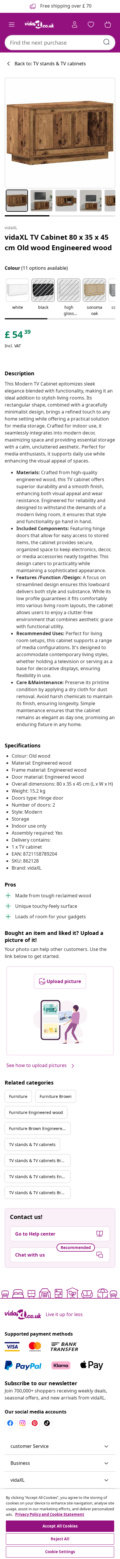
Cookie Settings (60, 1551)
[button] (17, 297)
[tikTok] (47, 1423)
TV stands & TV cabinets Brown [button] (39, 1160)
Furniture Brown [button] (56, 1096)
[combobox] (60, 42)
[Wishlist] (90, 24)
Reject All (60, 1539)
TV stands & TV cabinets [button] (32, 1144)
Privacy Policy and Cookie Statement (49, 1514)
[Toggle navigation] (12, 24)
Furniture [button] (18, 1096)
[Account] (74, 24)
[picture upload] (60, 1022)
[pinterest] (35, 1423)
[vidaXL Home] (39, 24)
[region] (60, 1524)
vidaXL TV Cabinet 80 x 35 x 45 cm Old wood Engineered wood (58, 242)
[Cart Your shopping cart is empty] (108, 24)
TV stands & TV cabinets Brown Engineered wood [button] (39, 1192)
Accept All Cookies (60, 1526)
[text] (18, 335)
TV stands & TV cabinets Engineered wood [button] (39, 1176)
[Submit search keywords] (106, 42)
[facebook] (10, 1423)
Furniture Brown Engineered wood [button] (39, 1128)
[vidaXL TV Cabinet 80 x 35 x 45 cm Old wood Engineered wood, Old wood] (60, 133)
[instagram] (22, 1423)
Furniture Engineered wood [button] (36, 1112)
